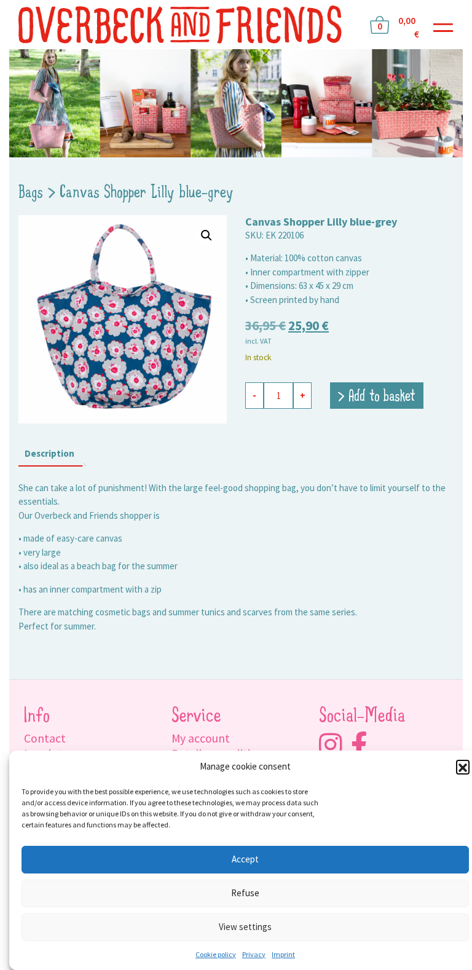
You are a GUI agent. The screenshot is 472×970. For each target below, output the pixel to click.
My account (200, 738)
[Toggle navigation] (443, 25)
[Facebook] (359, 744)
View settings (245, 927)
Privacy (254, 954)
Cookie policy (215, 954)
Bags (30, 193)
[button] (463, 766)
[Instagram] (330, 744)
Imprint (283, 954)
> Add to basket (376, 397)
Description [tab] (49, 453)
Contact (45, 738)
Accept (245, 859)
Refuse (245, 893)
